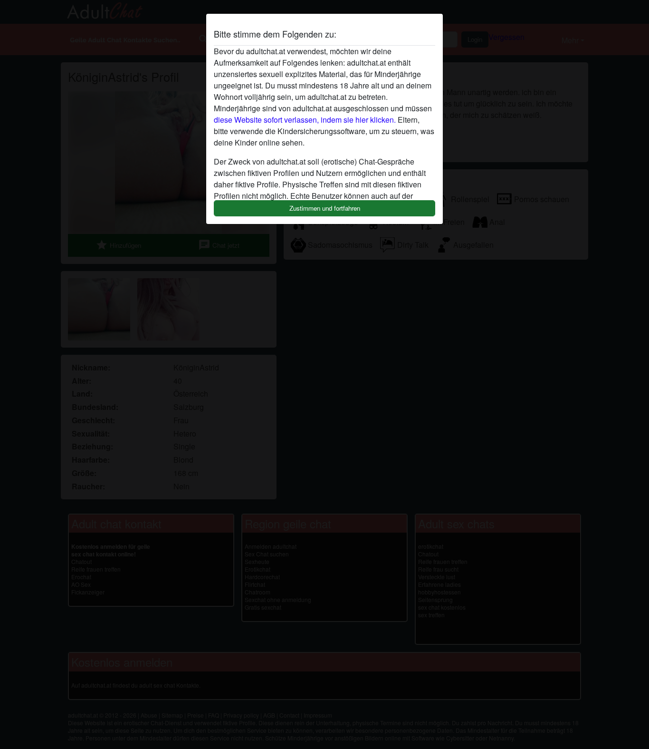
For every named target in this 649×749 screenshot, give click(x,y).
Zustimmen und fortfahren (324, 208)
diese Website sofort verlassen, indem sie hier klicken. (305, 119)
